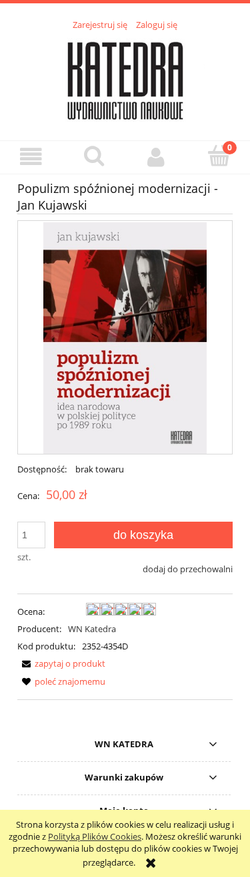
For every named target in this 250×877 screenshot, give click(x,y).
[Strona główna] (125, 78)
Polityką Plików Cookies (94, 836)
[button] (31, 156)
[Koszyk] (218, 155)
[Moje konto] (156, 156)
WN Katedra (92, 629)
